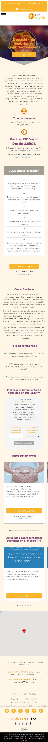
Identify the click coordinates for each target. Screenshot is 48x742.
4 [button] (17, 530)
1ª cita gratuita (24, 54)
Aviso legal (5, 706)
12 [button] (38, 530)
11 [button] (35, 530)
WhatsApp (37, 3)
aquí (37, 251)
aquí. (44, 738)
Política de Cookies (39, 706)
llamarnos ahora (24, 274)
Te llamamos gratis (24, 266)
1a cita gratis (25, 9)
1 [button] (10, 530)
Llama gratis (14, 3)
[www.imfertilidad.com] (24, 725)
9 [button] (30, 530)
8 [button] (28, 530)
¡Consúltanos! (27, 157)
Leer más (24, 595)
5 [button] (20, 530)
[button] (24, 631)
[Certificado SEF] (25, 730)
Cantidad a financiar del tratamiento (15, 430)
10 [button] (33, 530)
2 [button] (12, 530)
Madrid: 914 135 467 (24, 694)
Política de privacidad (20, 706)
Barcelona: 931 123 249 (24, 699)
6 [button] (22, 530)
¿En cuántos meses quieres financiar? (32, 430)
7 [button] (25, 530)
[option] (24, 211)
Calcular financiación (24, 443)
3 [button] (15, 530)
